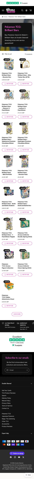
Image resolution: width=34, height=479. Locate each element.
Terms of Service (7, 406)
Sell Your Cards (6, 390)
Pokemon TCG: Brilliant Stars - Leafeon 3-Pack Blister (23, 107)
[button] (3, 10)
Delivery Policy (6, 398)
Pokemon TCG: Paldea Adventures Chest (8, 297)
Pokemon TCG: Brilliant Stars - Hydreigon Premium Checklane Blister (24, 140)
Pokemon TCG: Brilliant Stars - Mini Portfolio (7, 172)
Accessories (5, 424)
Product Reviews (7, 426)
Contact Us (5, 408)
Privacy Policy (6, 403)
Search (4, 395)
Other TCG (5, 421)
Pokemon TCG (6, 413)
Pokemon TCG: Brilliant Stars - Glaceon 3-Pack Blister (7, 107)
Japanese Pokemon (8, 416)
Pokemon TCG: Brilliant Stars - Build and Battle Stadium (8, 203)
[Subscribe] (27, 370)
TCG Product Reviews (8, 393)
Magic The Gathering (8, 419)
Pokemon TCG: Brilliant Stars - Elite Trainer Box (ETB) (24, 75)
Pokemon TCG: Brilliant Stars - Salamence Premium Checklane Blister (8, 140)
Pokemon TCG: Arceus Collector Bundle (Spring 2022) (25, 234)
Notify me (10, 83)
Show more (17, 314)
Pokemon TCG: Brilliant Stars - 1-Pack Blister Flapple (8, 234)
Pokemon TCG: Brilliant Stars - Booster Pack (23, 172)
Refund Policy (6, 400)
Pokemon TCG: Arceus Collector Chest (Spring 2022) (24, 266)
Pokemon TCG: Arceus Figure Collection (7, 266)
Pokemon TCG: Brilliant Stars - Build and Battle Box (24, 203)
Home (5, 16)
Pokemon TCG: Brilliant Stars (17, 16)
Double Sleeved (19, 463)
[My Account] (26, 10)
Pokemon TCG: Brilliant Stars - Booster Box (7, 75)
